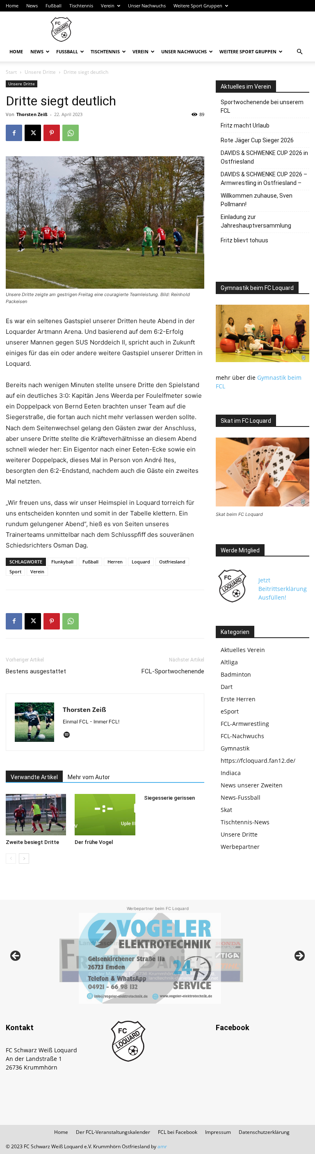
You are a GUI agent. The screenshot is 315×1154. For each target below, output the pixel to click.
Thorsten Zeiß (32, 114)
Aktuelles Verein (243, 650)
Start (11, 71)
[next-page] (24, 858)
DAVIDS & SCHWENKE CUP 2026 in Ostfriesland (264, 157)
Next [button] (299, 956)
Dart (227, 687)
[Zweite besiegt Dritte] (36, 814)
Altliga (229, 662)
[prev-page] (11, 858)
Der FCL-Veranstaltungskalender (113, 1132)
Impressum (218, 1132)
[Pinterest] (51, 133)
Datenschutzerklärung (264, 1132)
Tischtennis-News (245, 822)
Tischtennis (81, 5)
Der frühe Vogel (94, 842)
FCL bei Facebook (177, 1132)
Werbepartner (240, 847)
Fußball (54, 5)
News (32, 5)
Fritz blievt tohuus (244, 240)
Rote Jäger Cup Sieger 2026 (257, 140)
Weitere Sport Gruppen (197, 5)
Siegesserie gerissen (169, 798)
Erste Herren (238, 699)
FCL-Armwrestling (245, 724)
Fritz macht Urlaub (245, 125)
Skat (226, 810)
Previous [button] (16, 956)
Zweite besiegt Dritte (32, 842)
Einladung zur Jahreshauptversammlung (256, 221)
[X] (33, 133)
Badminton (236, 674)
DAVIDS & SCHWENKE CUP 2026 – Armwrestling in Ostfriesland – (264, 178)
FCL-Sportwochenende (173, 671)
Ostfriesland (172, 562)
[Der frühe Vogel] (105, 814)
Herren (115, 562)
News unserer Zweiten (252, 785)
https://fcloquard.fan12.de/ (258, 760)
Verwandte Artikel (34, 777)
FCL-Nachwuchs (242, 736)
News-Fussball (240, 797)
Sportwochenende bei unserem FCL (262, 106)
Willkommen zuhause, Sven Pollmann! (256, 200)
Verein (107, 5)
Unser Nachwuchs (147, 5)
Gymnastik (235, 748)
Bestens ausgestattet (36, 671)
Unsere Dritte (40, 71)
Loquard (141, 562)
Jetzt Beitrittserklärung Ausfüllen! (282, 588)
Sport (15, 571)
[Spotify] (69, 735)
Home (12, 5)
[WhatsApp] (70, 133)
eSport (230, 711)
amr (162, 1146)
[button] (299, 52)
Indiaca (231, 773)
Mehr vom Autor (89, 777)
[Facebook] (14, 133)
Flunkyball (62, 562)
